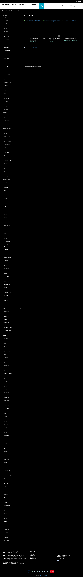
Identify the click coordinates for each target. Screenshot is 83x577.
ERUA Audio (6, 276)
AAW (5, 26)
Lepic (5, 465)
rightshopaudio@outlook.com (66, 558)
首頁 (3, 4)
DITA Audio (6, 39)
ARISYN (5, 28)
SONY (5, 516)
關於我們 (26, 7)
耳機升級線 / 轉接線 (6, 7)
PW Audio (6, 236)
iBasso (5, 217)
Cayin (5, 195)
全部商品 (3, 10)
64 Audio (6, 20)
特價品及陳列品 (19, 7)
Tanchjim (6, 96)
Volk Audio (6, 106)
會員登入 (77, 6)
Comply (5, 384)
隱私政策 (32, 557)
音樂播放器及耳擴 (32, 4)
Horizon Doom (7, 74)
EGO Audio (6, 271)
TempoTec (6, 249)
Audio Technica (7, 131)
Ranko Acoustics (25, 323)
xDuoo (5, 254)
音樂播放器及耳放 (7, 330)
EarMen (5, 203)
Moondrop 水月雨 (7, 82)
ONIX (5, 233)
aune (5, 190)
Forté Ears (6, 66)
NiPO (5, 230)
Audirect (6, 187)
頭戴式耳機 (14, 4)
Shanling (6, 244)
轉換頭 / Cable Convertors (9, 314)
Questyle (6, 238)
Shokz (5, 168)
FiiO (5, 55)
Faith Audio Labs (7, 50)
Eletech (5, 44)
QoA (5, 93)
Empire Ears (6, 47)
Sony (5, 171)
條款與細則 (32, 555)
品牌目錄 (10, 10)
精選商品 (5, 15)
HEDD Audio (6, 120)
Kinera (5, 79)
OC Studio (6, 295)
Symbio (23, 329)
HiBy (5, 69)
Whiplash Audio (7, 306)
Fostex (5, 432)
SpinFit (23, 327)
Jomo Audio (6, 77)
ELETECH (6, 273)
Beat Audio (6, 263)
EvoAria (5, 206)
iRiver (5, 219)
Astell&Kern (6, 31)
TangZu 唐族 (6, 98)
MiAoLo (24, 112)
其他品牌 (6, 109)
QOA (5, 303)
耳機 (5, 325)
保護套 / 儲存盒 (7, 316)
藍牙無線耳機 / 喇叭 (22, 4)
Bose (5, 139)
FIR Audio (6, 61)
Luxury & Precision (8, 225)
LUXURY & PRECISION (8, 290)
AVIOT (5, 133)
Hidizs (5, 71)
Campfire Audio (7, 36)
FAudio (5, 53)
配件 (13, 7)
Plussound (6, 298)
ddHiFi (5, 265)
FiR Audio (6, 424)
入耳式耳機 (7, 4)
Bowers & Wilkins (8, 141)
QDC (5, 90)
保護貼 (5, 319)
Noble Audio (6, 85)
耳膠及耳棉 (6, 311)
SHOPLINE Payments (43, 575)
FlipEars (5, 63)
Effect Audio (6, 42)
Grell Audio (6, 152)
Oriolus (5, 88)
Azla (23, 312)
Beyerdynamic (7, 34)
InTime (5, 451)
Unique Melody (7, 104)
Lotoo (5, 222)
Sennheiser (6, 125)
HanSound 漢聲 (7, 284)
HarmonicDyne (25, 110)
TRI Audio (6, 101)
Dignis (5, 389)
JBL (4, 155)
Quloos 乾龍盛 (17, 10)
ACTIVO (5, 23)
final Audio (6, 58)
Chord (5, 198)
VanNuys (6, 537)
